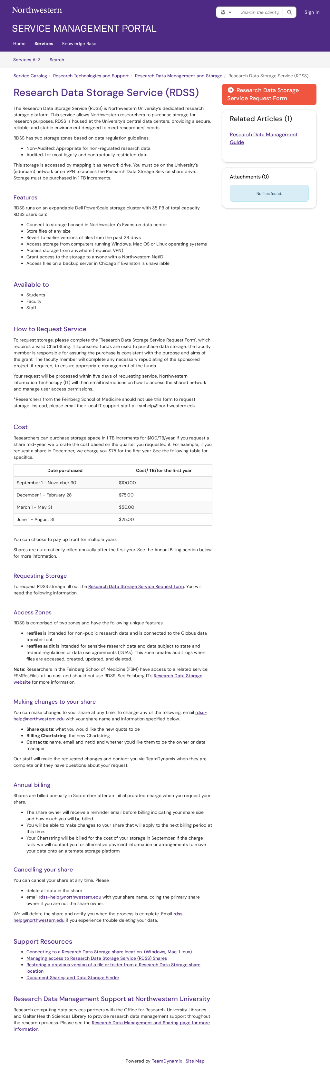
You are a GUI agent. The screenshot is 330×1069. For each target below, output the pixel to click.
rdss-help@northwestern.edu (70, 897)
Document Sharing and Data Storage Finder (72, 977)
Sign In (312, 12)
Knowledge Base (79, 43)
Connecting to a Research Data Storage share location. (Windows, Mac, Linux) (109, 952)
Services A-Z (27, 60)
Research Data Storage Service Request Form (263, 94)
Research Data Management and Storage (178, 76)
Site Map (195, 1061)
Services (43, 43)
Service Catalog (30, 76)
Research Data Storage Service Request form (136, 586)
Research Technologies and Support (91, 76)
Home (19, 43)
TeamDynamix (167, 1061)
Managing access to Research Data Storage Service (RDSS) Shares (96, 958)
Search (59, 59)
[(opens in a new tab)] (84, 19)
